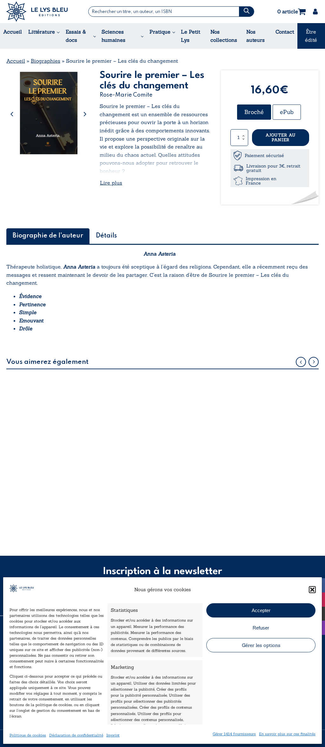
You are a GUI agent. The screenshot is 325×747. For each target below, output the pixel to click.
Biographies (45, 61)
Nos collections (223, 35)
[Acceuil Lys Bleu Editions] (37, 11)
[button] (312, 589)
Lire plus (111, 183)
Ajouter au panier (281, 137)
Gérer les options (261, 645)
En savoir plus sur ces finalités (287, 733)
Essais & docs (76, 35)
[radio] (254, 112)
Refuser (261, 627)
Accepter (261, 610)
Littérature (41, 31)
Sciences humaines (113, 35)
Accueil (12, 31)
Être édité (311, 35)
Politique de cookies (28, 735)
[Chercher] (246, 11)
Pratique (159, 31)
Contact (284, 31)
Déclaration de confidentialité (76, 735)
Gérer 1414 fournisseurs (234, 733)
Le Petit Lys (190, 35)
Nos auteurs (255, 35)
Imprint (113, 735)
